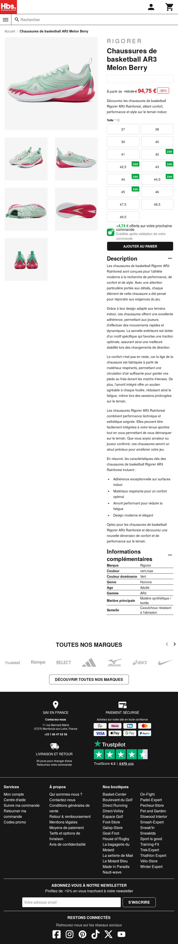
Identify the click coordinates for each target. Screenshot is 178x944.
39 (123, 141)
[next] (174, 645)
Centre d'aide (15, 799)
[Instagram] (69, 935)
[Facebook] (56, 935)
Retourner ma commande (15, 813)
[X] (108, 935)
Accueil (10, 31)
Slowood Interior (153, 816)
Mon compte (14, 794)
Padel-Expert (151, 799)
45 (129, 190)
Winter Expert (151, 866)
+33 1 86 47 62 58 (55, 734)
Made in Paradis (116, 866)
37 (123, 129)
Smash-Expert (152, 822)
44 (129, 178)
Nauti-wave (112, 872)
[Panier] (169, 7)
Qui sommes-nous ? (65, 794)
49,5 (123, 216)
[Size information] (118, 120)
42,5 (129, 165)
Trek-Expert (149, 849)
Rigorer (125, 41)
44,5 (163, 178)
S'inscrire (139, 902)
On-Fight (147, 794)
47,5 (123, 204)
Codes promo (15, 822)
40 (157, 141)
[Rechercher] (17, 19)
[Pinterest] (82, 935)
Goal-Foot (111, 833)
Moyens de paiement (66, 827)
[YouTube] (121, 935)
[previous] (167, 645)
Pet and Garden (153, 810)
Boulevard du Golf (117, 799)
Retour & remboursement (70, 816)
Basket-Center (114, 794)
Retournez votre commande (54, 764)
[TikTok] (95, 935)
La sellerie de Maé (118, 855)
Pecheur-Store (152, 805)
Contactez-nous (55, 719)
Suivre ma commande (22, 805)
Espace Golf (113, 816)
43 (163, 165)
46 (157, 191)
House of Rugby (116, 838)
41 (123, 154)
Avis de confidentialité (67, 844)
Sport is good (151, 838)
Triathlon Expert (153, 855)
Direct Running (115, 805)
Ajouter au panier (140, 246)
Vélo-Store (149, 861)
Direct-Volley (113, 810)
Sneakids (148, 833)
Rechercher (30, 19)
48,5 (157, 204)
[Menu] (5, 19)
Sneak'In (147, 827)
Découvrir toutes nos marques (89, 679)
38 (157, 129)
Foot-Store (111, 822)
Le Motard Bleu (115, 861)
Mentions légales (63, 822)
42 (163, 153)
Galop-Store (113, 827)
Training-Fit (149, 844)
